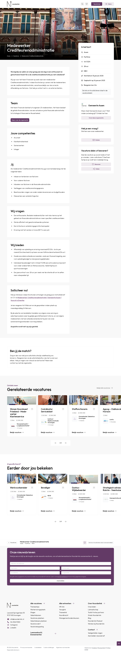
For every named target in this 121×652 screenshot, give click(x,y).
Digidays (94, 648)
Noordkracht (63, 615)
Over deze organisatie (96, 118)
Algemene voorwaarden (63, 647)
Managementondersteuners (69, 618)
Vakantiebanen (35, 615)
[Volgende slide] (65, 443)
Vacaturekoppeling (37, 627)
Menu (110, 4)
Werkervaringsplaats (37, 610)
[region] (60, 415)
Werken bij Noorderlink (96, 624)
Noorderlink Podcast (95, 621)
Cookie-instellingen (48, 647)
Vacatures (96, 4)
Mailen (97, 140)
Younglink (62, 610)
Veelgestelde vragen (95, 633)
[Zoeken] (82, 4)
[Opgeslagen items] (86, 4)
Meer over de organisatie (20, 120)
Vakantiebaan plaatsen (38, 621)
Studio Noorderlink (94, 615)
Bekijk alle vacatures (103, 388)
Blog (89, 618)
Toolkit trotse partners (96, 612)
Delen (97, 169)
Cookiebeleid (37, 647)
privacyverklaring (62, 576)
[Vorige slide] (55, 443)
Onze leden (92, 607)
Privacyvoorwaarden (26, 647)
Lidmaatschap (93, 610)
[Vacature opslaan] (32, 409)
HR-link (61, 607)
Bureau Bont (101, 648)
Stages (32, 612)
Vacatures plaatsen (37, 618)
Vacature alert (35, 624)
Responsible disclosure (13, 650)
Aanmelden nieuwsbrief (96, 636)
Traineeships (34, 607)
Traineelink (63, 612)
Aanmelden (60, 581)
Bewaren (97, 164)
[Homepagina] (13, 4)
